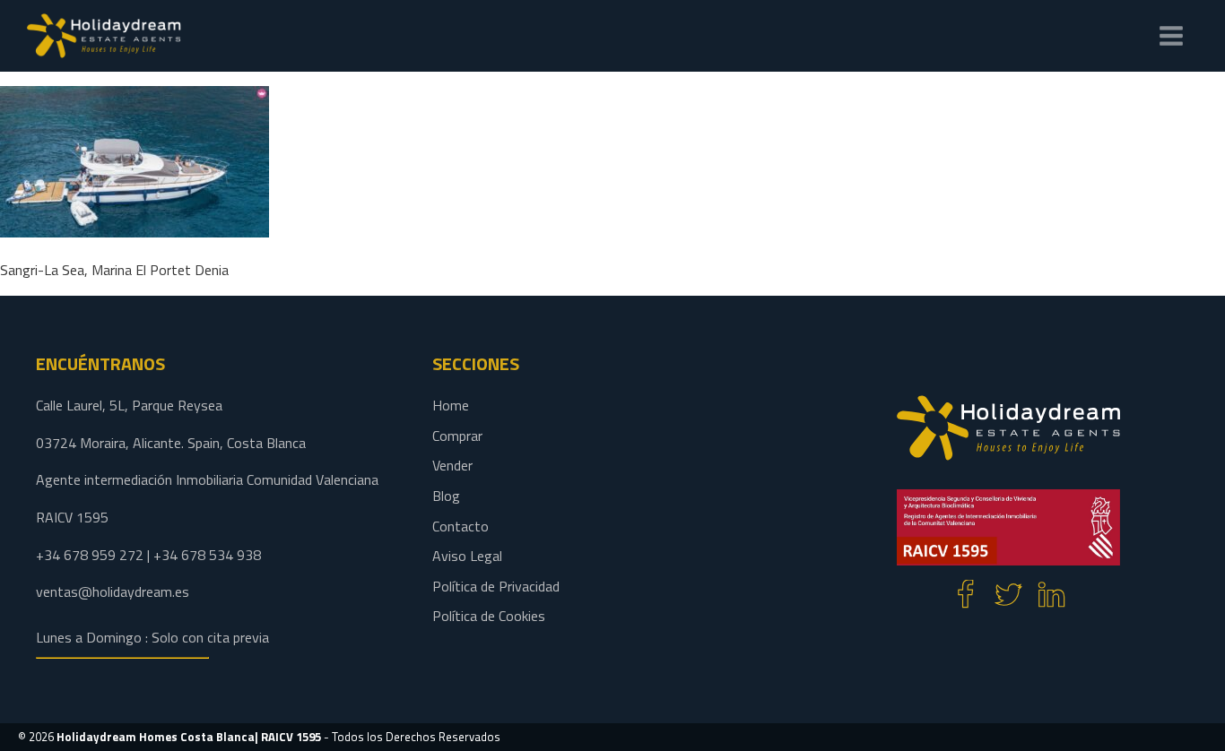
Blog (446, 495)
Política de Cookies (488, 615)
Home (450, 405)
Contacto (460, 526)
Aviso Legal (467, 555)
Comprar (457, 435)
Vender (452, 465)
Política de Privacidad (496, 586)
